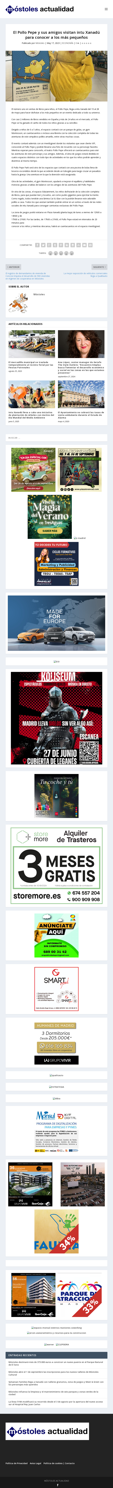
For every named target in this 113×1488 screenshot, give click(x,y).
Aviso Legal (35, 1463)
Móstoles (39, 43)
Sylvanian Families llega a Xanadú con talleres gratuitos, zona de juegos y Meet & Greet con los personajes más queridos (56, 1383)
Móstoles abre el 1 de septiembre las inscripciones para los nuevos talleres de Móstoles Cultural (53, 1373)
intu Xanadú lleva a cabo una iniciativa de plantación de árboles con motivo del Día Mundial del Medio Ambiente (31, 415)
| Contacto (69, 1463)
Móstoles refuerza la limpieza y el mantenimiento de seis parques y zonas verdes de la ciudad (53, 1393)
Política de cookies (53, 1463)
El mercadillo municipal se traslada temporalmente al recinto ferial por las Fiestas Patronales (31, 365)
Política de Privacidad (17, 1463)
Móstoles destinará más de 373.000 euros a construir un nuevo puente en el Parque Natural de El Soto (56, 1363)
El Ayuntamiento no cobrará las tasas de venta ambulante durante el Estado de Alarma (81, 415)
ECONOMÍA (67, 43)
